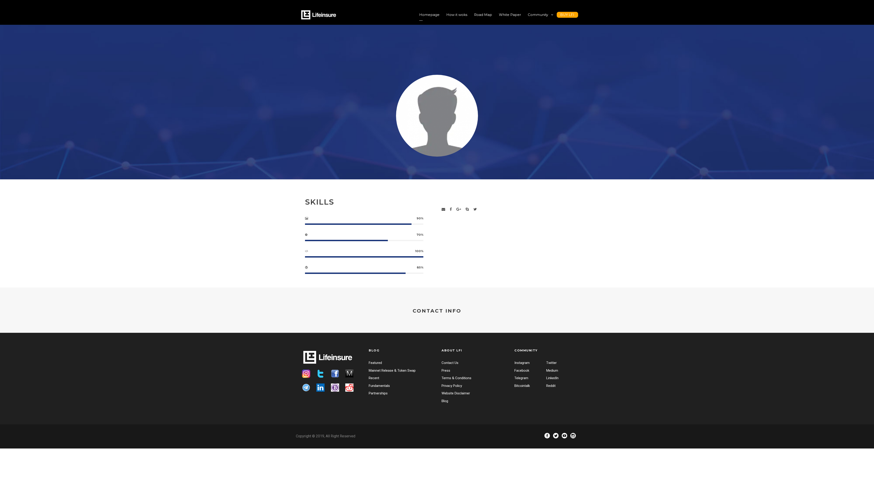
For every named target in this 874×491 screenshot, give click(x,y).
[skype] (467, 209)
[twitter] (475, 209)
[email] (443, 209)
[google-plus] (458, 209)
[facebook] (451, 209)
